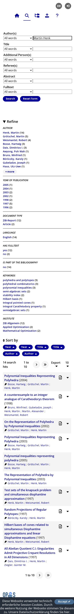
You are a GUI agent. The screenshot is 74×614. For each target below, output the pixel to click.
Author (10, 353)
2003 (6, 192)
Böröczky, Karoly (13, 159)
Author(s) (9, 33)
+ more (9, 171)
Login (68, 6)
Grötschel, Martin (13, 136)
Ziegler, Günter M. (15, 565)
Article (7, 224)
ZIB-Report (9, 220)
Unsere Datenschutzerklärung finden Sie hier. (39, 612)
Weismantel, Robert (15, 140)
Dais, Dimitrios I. (13, 147)
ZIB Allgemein (11, 323)
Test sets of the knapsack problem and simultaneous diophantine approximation (27, 494)
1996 (6, 207)
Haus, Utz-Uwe (12, 166)
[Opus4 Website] (9, 596)
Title (6, 44)
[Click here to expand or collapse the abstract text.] (67, 377)
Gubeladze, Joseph (14, 162)
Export (55, 363)
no (4, 254)
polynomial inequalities (17, 287)
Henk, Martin (11, 132)
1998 (6, 200)
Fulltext (8, 87)
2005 (6, 184)
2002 (6, 196)
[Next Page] (36, 365)
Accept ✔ (64, 602)
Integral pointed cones (17, 302)
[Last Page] (45, 365)
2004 (6, 188)
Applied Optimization (16, 327)
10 (67, 363)
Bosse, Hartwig (12, 144)
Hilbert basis (10, 299)
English (7, 237)
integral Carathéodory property (22, 306)
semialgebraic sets (14, 310)
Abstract (9, 76)
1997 (6, 203)
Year (8, 347)
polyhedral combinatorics (18, 284)
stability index (11, 295)
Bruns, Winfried (12, 155)
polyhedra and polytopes (18, 280)
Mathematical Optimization (20, 330)
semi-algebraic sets (14, 291)
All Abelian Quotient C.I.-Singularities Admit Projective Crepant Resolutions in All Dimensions (29, 553)
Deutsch (59, 6)
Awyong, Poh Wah (14, 151)
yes (5, 250)
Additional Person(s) (17, 55)
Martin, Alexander (33, 411)
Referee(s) (10, 66)
